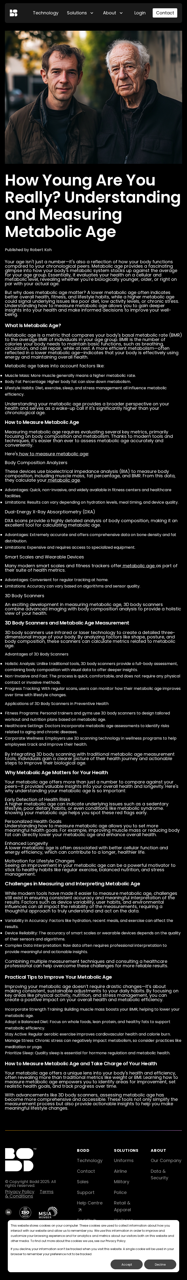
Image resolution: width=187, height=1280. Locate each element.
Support (85, 1192)
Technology (45, 13)
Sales (83, 1182)
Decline (160, 1264)
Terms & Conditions (29, 1194)
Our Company (166, 1160)
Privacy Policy (19, 1192)
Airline (120, 1171)
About (109, 13)
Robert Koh (41, 250)
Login (140, 13)
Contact (165, 13)
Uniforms (124, 1160)
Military (121, 1182)
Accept (127, 1264)
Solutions (77, 13)
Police (120, 1192)
